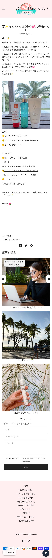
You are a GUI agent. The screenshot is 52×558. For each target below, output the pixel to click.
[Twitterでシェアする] (26, 245)
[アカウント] (43, 9)
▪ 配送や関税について (26, 502)
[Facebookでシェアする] (20, 245)
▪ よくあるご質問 (26, 498)
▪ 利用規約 (26, 513)
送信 (26, 467)
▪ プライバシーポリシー (26, 517)
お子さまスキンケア (11, 239)
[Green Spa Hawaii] (26, 9)
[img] (39, 9)
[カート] (48, 9)
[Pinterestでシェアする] (31, 245)
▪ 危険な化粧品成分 (26, 505)
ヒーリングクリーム (12, 145)
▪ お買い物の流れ (26, 490)
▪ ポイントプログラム (26, 494)
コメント (9, 443)
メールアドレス (12, 436)
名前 (7, 429)
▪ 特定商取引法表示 (26, 521)
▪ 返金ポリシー (26, 509)
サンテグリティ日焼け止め (15, 136)
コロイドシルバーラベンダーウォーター (21, 140)
